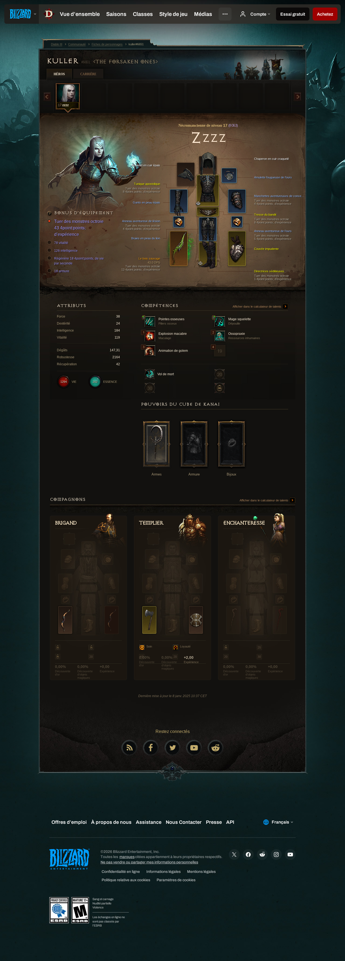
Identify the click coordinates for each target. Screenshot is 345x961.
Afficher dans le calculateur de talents (257, 306)
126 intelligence (66, 251)
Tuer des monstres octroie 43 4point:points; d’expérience (79, 228)
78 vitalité (61, 243)
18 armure (61, 271)
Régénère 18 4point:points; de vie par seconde (79, 261)
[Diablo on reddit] (216, 748)
